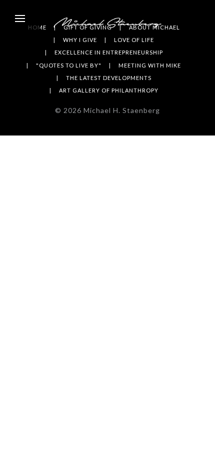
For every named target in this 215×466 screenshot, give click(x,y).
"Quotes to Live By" (69, 65)
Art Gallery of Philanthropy (108, 90)
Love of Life (134, 39)
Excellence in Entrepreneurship (108, 52)
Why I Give (80, 39)
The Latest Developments (109, 77)
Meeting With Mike (149, 65)
